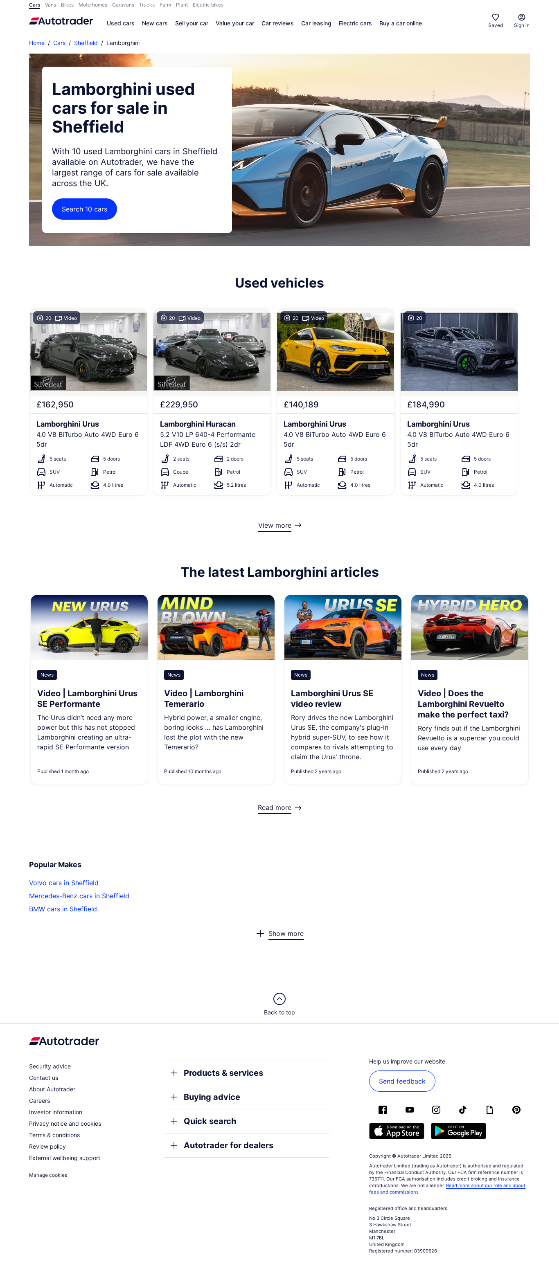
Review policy (47, 1146)
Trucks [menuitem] (147, 5)
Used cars (121, 23)
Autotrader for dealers (228, 1145)
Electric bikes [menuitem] (208, 5)
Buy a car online (400, 23)
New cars (155, 23)
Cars (59, 42)
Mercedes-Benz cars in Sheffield (79, 896)
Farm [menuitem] (165, 5)
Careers (39, 1100)
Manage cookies (48, 1175)
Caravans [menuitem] (123, 5)
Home (37, 42)
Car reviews (277, 23)
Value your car (235, 23)
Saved (495, 25)
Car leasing (316, 23)
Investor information (55, 1112)
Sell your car (191, 23)
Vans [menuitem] (50, 5)
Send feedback (402, 1081)
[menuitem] (121, 24)
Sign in (522, 25)
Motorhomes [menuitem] (93, 5)
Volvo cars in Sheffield (64, 883)
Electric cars (355, 23)
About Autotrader (52, 1089)
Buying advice (212, 1097)
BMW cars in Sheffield (63, 909)
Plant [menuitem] (182, 5)
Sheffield (86, 42)
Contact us (43, 1077)
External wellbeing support (64, 1157)
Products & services (223, 1073)
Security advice (50, 1066)
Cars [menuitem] (34, 5)
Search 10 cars (84, 209)
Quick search (210, 1121)
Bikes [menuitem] (67, 5)
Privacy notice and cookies (65, 1123)
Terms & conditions (54, 1134)
